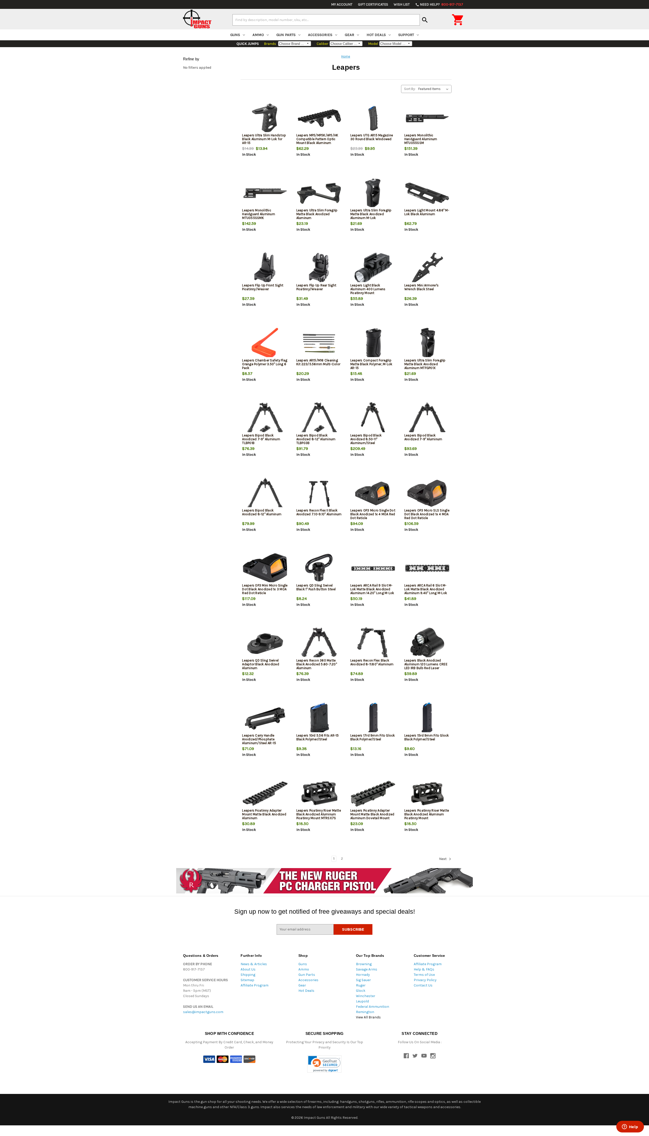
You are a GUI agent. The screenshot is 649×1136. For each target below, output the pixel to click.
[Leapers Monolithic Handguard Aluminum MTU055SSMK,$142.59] (265, 193)
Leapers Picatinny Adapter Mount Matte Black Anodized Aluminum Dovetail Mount (372, 814)
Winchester (365, 996)
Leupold (362, 1001)
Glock (360, 990)
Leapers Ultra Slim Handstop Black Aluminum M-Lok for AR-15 (264, 139)
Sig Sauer (363, 980)
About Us (248, 969)
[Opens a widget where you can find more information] (630, 1127)
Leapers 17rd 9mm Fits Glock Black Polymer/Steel (372, 737)
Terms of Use (424, 975)
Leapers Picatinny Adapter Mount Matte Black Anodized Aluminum (264, 814)
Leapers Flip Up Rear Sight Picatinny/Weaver (316, 287)
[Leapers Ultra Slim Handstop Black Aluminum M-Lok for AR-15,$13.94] (265, 118)
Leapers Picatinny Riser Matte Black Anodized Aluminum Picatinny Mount (426, 814)
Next (443, 859)
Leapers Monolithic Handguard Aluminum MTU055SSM (420, 139)
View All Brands (368, 1017)
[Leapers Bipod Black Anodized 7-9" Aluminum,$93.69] (427, 418)
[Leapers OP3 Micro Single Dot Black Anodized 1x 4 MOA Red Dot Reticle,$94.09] (373, 493)
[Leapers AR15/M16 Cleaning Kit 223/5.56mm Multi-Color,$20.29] (319, 343)
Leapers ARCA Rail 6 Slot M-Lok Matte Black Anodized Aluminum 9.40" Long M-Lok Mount (425, 591)
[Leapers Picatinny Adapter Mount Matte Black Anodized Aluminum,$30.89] (265, 793)
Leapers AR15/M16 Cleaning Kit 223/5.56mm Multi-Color (318, 362)
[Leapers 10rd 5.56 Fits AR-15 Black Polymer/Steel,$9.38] (319, 718)
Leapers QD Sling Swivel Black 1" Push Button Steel (316, 587)
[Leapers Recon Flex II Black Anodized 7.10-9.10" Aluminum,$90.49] (319, 493)
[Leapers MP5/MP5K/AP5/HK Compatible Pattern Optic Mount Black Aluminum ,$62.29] (319, 118)
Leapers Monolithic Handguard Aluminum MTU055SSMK (258, 214)
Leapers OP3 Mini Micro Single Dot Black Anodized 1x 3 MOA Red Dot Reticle (264, 589)
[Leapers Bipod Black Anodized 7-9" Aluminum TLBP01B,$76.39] (265, 418)
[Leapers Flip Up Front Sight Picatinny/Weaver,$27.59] (265, 268)
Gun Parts (286, 34)
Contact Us (423, 985)
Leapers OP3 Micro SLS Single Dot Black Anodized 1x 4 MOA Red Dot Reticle (426, 514)
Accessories (320, 34)
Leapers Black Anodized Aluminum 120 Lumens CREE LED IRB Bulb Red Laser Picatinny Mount (425, 666)
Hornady (363, 975)
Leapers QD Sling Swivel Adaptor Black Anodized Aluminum (260, 664)
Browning (364, 964)
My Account (341, 4)
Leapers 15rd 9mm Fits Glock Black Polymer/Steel (426, 737)
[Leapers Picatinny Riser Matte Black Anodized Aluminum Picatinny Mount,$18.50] (427, 793)
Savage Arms (366, 969)
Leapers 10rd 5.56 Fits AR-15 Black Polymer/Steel (317, 737)
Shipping (248, 975)
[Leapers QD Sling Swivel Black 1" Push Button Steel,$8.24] (319, 568)
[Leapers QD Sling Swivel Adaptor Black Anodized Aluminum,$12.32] (265, 643)
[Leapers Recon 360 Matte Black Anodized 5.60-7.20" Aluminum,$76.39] (319, 643)
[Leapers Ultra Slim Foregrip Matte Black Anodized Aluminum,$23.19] (319, 193)
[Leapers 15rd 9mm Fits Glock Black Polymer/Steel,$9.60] (427, 718)
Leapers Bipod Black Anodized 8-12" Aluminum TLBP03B (316, 439)
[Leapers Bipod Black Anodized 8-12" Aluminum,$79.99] (265, 493)
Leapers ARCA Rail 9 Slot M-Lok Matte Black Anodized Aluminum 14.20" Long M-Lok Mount (372, 591)
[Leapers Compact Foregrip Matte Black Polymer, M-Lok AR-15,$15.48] (373, 343)
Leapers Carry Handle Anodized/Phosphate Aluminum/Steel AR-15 (259, 739)
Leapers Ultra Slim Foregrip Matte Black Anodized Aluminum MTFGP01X (425, 364)
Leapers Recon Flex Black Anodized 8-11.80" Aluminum (372, 662)
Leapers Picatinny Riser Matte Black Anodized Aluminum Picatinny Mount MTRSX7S (318, 814)
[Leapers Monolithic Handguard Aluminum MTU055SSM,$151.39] (427, 118)
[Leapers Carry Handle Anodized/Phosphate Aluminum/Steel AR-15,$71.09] (265, 718)
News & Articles (254, 964)
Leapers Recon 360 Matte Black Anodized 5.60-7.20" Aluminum (316, 664)
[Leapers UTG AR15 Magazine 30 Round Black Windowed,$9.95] (373, 118)
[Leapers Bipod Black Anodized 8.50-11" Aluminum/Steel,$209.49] (373, 418)
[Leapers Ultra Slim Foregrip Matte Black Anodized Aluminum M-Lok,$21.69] (373, 193)
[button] (324, 1064)
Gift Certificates (373, 4)
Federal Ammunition (372, 1006)
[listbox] (434, 89)
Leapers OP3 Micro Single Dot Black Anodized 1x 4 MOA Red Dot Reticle (372, 514)
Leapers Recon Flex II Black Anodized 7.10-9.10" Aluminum (319, 512)
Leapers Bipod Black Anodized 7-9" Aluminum (423, 437)
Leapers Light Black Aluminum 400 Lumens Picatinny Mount (368, 289)
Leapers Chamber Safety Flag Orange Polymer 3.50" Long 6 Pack (264, 364)
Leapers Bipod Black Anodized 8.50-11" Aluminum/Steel (366, 439)
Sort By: (410, 89)
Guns (235, 34)
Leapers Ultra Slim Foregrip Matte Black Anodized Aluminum (317, 214)
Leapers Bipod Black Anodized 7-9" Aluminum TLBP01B (261, 439)
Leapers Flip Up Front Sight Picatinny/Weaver (262, 287)
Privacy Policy (425, 980)
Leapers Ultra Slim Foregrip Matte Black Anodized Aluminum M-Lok (371, 214)
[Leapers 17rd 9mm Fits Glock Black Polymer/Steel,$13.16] (373, 718)
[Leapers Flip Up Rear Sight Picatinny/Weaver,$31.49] (319, 268)
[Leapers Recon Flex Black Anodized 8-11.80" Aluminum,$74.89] (373, 643)
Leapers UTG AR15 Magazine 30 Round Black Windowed (371, 137)
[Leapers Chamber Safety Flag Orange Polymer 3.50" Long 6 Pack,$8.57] (265, 343)
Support (406, 34)
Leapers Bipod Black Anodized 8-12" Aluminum (261, 512)
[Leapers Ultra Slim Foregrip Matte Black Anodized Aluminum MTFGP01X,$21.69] (427, 343)
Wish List (402, 4)
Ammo (258, 34)
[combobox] (326, 19)
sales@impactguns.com (203, 1012)
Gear (349, 34)
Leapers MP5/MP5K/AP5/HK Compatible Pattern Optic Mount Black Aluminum (317, 139)
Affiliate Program (254, 985)
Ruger (361, 985)
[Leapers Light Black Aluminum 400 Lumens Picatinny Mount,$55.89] (373, 268)
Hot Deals (376, 34)
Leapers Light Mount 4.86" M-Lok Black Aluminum (426, 212)
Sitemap (247, 980)
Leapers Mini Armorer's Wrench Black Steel (421, 287)
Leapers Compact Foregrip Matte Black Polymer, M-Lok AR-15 (371, 364)
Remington (365, 1012)
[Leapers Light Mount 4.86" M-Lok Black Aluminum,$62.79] (427, 193)
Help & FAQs (424, 969)
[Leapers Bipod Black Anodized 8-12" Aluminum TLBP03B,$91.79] (319, 418)
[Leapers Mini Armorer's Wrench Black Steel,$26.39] (427, 268)
